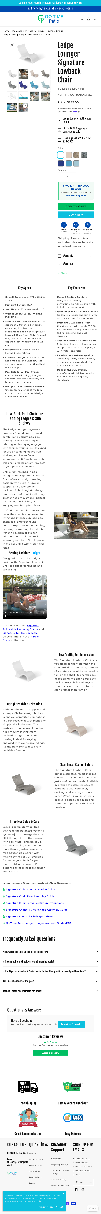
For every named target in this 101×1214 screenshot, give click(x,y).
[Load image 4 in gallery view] (45, 74)
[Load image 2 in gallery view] (23, 74)
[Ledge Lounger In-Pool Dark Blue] (61, 163)
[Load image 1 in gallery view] (12, 74)
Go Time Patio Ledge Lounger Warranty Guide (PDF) (39, 923)
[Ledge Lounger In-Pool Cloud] (69, 155)
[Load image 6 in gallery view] (23, 85)
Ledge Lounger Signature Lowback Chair (26, 34)
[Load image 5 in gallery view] (12, 85)
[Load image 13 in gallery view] (12, 107)
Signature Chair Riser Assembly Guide (30, 896)
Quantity (62, 170)
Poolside (17, 31)
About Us (56, 1158)
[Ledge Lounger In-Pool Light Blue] (69, 163)
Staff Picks (35, 1171)
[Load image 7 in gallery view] (34, 85)
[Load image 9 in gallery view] (12, 96)
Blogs (32, 1183)
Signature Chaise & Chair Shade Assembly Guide (37, 909)
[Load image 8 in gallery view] (45, 85)
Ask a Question (73, 1024)
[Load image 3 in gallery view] (34, 74)
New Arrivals (36, 1165)
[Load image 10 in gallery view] (23, 96)
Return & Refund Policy (60, 1172)
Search (33, 1153)
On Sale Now (36, 1159)
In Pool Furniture (35, 31)
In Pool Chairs (55, 31)
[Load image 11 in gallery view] (34, 96)
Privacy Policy (58, 1179)
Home (6, 31)
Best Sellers (35, 1177)
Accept (59, 1207)
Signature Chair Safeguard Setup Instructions (35, 903)
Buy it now (76, 214)
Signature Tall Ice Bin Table (20, 633)
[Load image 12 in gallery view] (45, 96)
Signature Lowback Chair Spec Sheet (29, 916)
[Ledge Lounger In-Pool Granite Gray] (84, 155)
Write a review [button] (50, 1053)
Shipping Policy (59, 1164)
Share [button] (64, 273)
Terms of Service (60, 1185)
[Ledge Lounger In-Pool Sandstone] (76, 155)
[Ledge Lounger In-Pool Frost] (76, 163)
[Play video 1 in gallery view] (23, 107)
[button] (6, 19)
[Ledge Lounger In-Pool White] (61, 155)
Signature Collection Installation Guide (30, 889)
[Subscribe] (90, 1182)
